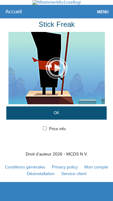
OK (56, 113)
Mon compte (96, 167)
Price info (57, 129)
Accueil (13, 11)
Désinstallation (41, 173)
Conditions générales (25, 167)
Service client (73, 173)
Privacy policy (65, 167)
